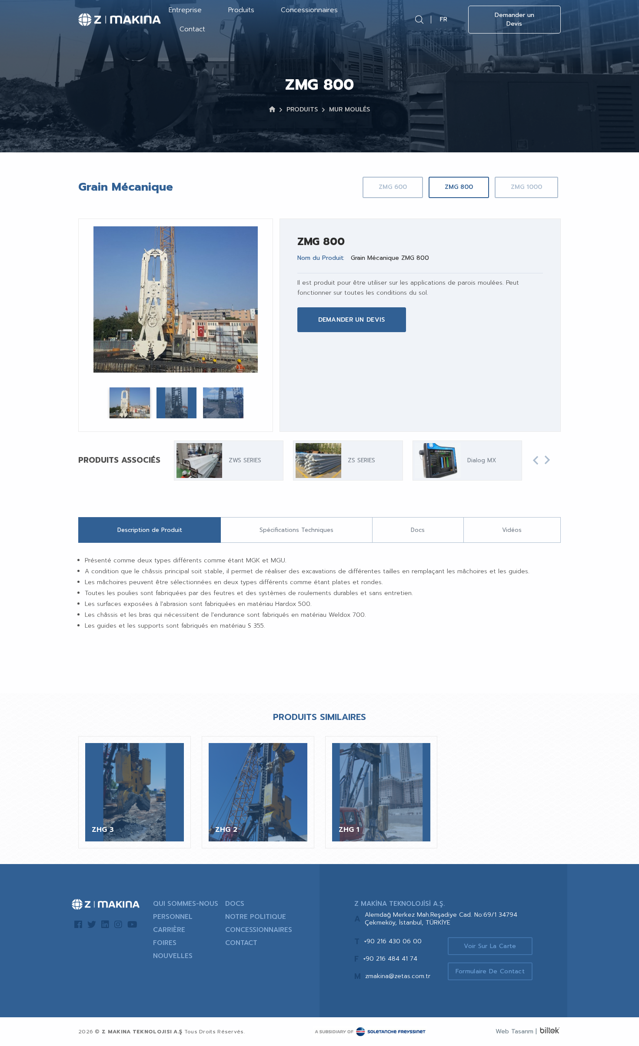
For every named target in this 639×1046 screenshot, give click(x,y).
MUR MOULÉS (349, 109)
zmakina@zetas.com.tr (397, 976)
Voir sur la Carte (490, 946)
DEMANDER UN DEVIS (351, 319)
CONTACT (241, 943)
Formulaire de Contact (490, 971)
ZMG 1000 (526, 187)
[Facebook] (78, 924)
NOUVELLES (173, 956)
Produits (241, 10)
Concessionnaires (309, 10)
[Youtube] (132, 924)
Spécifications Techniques (296, 530)
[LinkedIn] (105, 924)
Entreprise (185, 10)
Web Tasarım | (516, 1031)
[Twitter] (91, 924)
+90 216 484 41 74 (390, 958)
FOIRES (164, 943)
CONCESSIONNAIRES (258, 930)
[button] (535, 460)
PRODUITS (302, 109)
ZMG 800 (459, 187)
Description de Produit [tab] (149, 530)
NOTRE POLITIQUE (255, 917)
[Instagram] (118, 924)
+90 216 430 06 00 (393, 941)
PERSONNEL (173, 917)
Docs (418, 530)
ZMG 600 (393, 187)
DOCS (234, 903)
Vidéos (512, 530)
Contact (192, 29)
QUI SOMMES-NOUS (185, 903)
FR (443, 19)
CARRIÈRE (169, 930)
